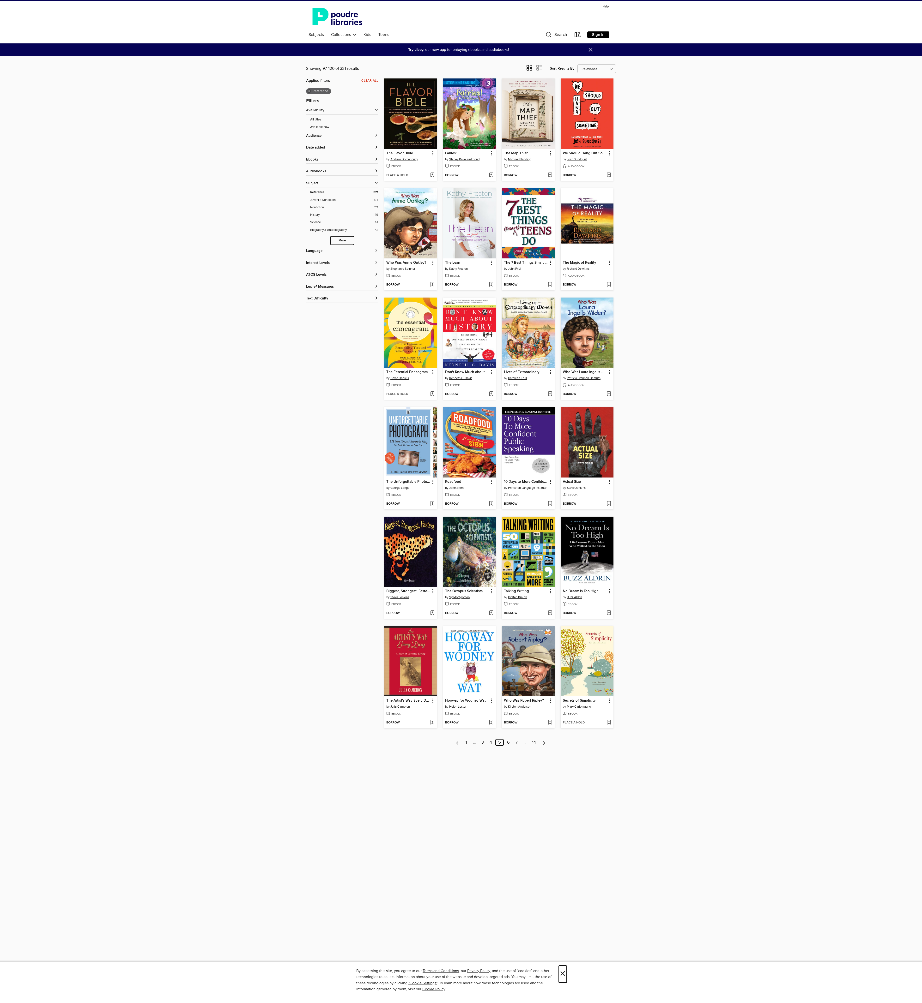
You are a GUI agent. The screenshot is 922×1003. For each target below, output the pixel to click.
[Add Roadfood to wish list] (491, 504)
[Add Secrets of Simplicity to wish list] (609, 723)
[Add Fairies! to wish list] (491, 175)
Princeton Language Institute (527, 488)
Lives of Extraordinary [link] (522, 372)
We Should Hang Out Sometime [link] (585, 153)
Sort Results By (562, 68)
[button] (555, 35)
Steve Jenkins (576, 488)
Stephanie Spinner (402, 269)
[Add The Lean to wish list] (491, 285)
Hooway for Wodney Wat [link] (465, 701)
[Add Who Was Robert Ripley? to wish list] (550, 723)
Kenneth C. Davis (460, 378)
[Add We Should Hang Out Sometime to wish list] (609, 175)
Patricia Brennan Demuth (584, 378)
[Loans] (577, 35)
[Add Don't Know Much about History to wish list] (491, 394)
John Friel (514, 269)
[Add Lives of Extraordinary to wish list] (550, 394)
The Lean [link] (452, 263)
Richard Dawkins (578, 269)
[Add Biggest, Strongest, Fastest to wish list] (432, 613)
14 (534, 742)
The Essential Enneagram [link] (407, 372)
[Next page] (544, 742)
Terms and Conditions (441, 970)
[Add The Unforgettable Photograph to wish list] (432, 504)
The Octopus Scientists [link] (464, 591)
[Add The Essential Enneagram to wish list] (432, 394)
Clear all (369, 80)
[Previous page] (457, 742)
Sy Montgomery (459, 597)
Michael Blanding (519, 159)
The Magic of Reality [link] (579, 263)
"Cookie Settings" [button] (422, 983)
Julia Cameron (400, 707)
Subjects (316, 34)
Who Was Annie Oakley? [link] (406, 263)
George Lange (399, 488)
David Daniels (399, 378)
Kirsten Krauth (517, 597)
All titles (315, 120)
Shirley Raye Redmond (464, 159)
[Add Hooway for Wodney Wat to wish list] (491, 723)
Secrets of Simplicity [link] (579, 701)
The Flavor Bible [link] (399, 153)
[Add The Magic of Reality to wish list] (609, 285)
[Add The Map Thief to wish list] (550, 175)
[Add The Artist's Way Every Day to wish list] (432, 723)
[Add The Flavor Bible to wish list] (432, 175)
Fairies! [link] (451, 153)
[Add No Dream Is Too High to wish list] (609, 613)
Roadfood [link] (453, 482)
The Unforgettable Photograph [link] (408, 482)
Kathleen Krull (517, 378)
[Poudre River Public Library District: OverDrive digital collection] (337, 16)
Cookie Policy (433, 989)
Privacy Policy (478, 970)
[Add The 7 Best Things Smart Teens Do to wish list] (550, 285)
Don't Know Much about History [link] (467, 372)
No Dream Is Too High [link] (581, 591)
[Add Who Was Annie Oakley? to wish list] (432, 285)
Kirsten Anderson (519, 707)
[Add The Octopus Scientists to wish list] (491, 613)
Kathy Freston (458, 269)
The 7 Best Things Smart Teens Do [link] (526, 263)
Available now (319, 127)
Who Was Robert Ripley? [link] (524, 701)
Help (605, 6)
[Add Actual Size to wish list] (609, 504)
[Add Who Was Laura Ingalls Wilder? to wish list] (609, 394)
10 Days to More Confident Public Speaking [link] (526, 482)
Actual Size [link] (572, 482)
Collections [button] (342, 34)
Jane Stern (456, 488)
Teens (383, 34)
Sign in (598, 34)
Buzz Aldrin (574, 597)
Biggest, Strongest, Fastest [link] (408, 591)
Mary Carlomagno (579, 707)
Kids (367, 34)
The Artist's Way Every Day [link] (408, 701)
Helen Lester (457, 707)
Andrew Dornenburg (404, 159)
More (342, 241)
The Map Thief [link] (516, 153)
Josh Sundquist (577, 159)
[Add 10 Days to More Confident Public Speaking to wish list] (550, 504)
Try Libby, (416, 49)
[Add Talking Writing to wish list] (550, 613)
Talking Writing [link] (516, 591)
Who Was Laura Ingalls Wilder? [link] (585, 372)
